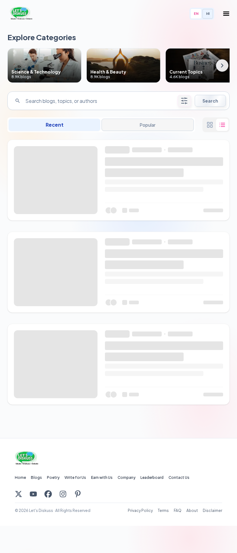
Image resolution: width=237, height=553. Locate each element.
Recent (55, 124)
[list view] (222, 125)
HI (208, 13)
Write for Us (75, 477)
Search (210, 100)
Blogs (36, 477)
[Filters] (184, 101)
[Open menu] (226, 13)
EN (196, 13)
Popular (147, 125)
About (192, 510)
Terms (163, 510)
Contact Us (178, 477)
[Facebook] (48, 494)
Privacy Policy (140, 510)
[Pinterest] (77, 494)
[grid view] (210, 125)
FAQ (177, 510)
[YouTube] (33, 494)
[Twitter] (18, 494)
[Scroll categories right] (222, 65)
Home (20, 477)
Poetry (53, 477)
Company (126, 477)
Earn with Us (102, 477)
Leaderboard (152, 477)
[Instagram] (63, 494)
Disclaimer (212, 510)
